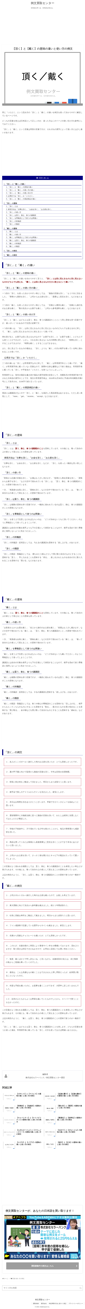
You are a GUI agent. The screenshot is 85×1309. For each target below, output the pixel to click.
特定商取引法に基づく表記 (57, 1303)
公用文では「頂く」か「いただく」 (21, 196)
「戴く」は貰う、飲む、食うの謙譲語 (22, 240)
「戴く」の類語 (13, 246)
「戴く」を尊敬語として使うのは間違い (23, 237)
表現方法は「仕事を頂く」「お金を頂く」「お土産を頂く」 (30, 209)
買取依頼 (36, 1303)
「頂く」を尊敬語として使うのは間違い (23, 218)
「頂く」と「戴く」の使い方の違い (21, 190)
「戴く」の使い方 (14, 234)
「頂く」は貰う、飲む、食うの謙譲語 (22, 215)
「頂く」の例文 (11, 251)
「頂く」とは (13, 206)
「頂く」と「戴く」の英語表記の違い (22, 199)
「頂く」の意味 (11, 203)
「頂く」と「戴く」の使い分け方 (20, 193)
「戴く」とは (13, 231)
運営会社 (44, 1303)
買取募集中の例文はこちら (42, 1266)
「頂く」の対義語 (14, 221)
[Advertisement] (42, 27)
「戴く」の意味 (11, 228)
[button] (81, 1288)
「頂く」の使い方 (14, 212)
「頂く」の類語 (13, 224)
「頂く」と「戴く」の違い (15, 184)
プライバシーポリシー (76, 1303)
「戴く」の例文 (11, 255)
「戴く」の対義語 (14, 243)
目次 (41, 178)
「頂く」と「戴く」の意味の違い (20, 187)
